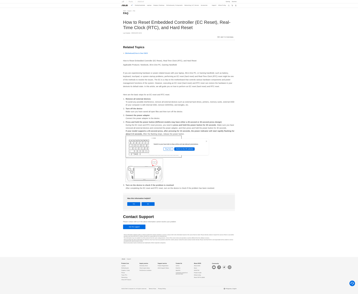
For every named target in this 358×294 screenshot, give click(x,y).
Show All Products (126, 279)
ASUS (124, 11)
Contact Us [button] (179, 263)
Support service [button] (162, 263)
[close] (206, 141)
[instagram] (229, 267)
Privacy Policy (162, 288)
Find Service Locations (145, 270)
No (148, 204)
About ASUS (197, 265)
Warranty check (143, 265)
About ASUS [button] (197, 263)
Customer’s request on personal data (182, 273)
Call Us (177, 265)
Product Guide (197, 272)
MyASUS (178, 270)
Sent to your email (227, 37)
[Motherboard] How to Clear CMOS (136, 53)
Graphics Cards (125, 270)
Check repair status (144, 268)
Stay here (168, 149)
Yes (134, 204)
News (195, 268)
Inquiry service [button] (143, 263)
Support (129, 11)
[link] (124, 5)
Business (234, 1)
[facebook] (219, 267)
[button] (228, 1)
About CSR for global (199, 277)
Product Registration (163, 265)
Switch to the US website (184, 149)
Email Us (178, 268)
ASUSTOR (196, 270)
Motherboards (125, 268)
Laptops (123, 265)
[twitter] (224, 267)
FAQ (134, 11)
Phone (123, 272)
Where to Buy (197, 275)
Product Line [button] (125, 263)
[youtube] (214, 267)
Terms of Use (152, 288)
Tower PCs (124, 275)
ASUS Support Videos (163, 268)
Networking (124, 277)
